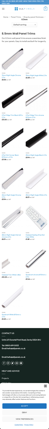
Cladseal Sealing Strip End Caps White (35, 236)
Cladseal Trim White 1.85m (11, 275)
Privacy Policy (28, 425)
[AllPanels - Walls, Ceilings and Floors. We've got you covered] (24, 9)
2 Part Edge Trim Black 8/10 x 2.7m (12, 116)
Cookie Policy (19, 425)
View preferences (24, 419)
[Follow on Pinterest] (21, 363)
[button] (45, 386)
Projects (5, 378)
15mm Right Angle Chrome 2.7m (11, 76)
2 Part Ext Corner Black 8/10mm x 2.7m (10, 156)
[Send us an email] (17, 363)
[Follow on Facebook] (4, 363)
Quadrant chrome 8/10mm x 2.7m (36, 276)
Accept (24, 406)
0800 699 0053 (16, 1)
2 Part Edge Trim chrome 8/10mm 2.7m (35, 116)
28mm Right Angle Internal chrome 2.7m (11, 236)
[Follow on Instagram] (8, 363)
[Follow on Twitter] (13, 363)
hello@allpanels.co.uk (16, 348)
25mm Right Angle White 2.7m (36, 195)
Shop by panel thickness (33, 17)
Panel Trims (16, 17)
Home (5, 17)
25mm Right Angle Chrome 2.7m (11, 196)
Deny (24, 412)
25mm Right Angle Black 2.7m (36, 155)
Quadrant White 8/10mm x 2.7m (11, 316)
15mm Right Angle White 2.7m (36, 75)
